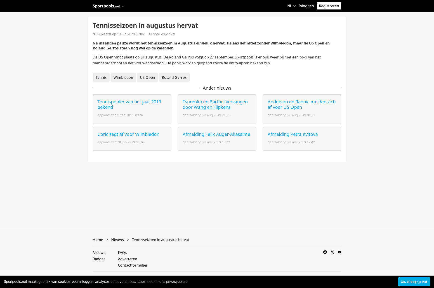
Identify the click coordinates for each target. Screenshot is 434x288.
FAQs (122, 252)
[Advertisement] (382, 90)
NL (290, 5)
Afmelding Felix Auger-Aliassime (216, 134)
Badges (99, 258)
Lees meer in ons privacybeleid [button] (163, 281)
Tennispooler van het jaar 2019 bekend (129, 104)
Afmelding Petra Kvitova (293, 134)
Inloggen (306, 5)
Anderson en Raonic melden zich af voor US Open (302, 104)
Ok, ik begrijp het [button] (414, 281)
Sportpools (106, 6)
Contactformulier (133, 265)
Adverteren (127, 258)
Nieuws (99, 252)
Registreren (329, 5)
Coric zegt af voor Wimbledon (128, 134)
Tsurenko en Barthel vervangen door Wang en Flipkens (215, 104)
